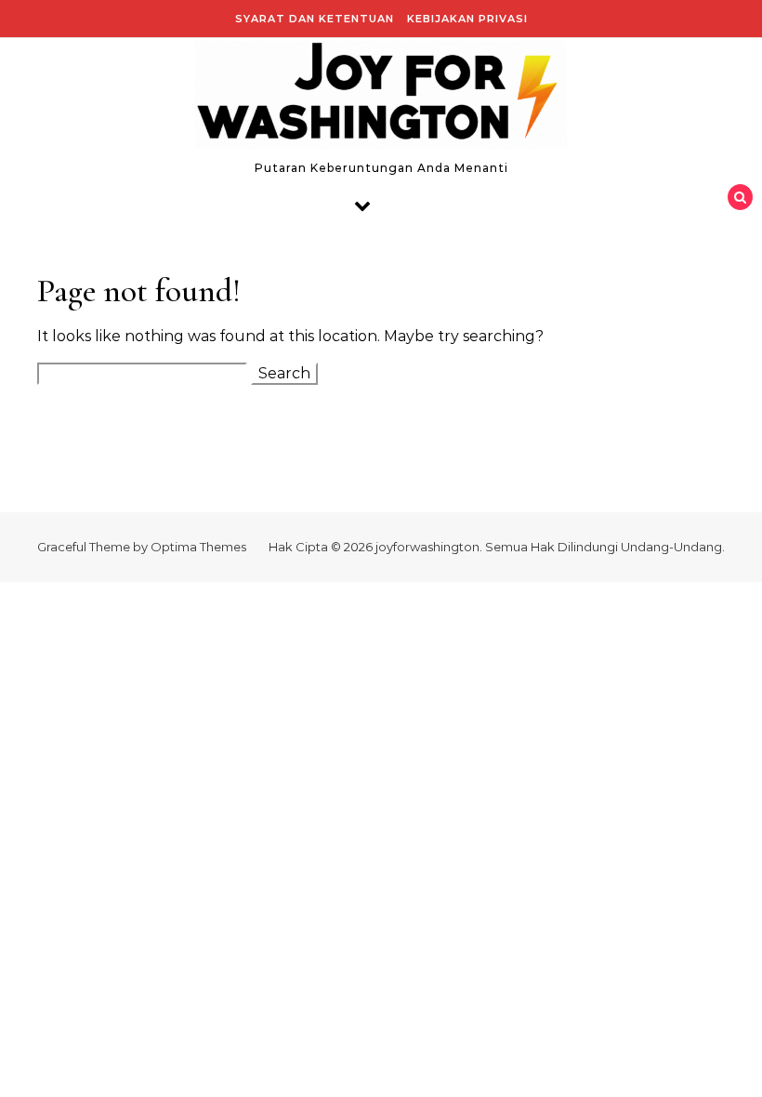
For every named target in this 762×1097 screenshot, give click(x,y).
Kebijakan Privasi (467, 18)
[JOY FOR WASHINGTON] (381, 99)
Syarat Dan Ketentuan (314, 18)
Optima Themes (198, 546)
